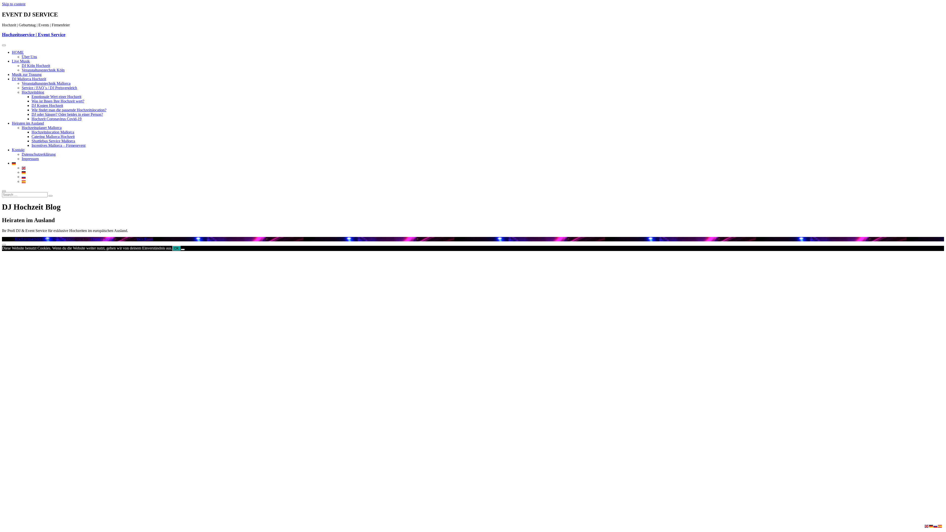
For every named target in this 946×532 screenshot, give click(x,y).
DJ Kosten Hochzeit (47, 105)
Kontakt (18, 150)
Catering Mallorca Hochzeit (53, 136)
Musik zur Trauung (27, 74)
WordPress (144, 239)
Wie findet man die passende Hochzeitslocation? (69, 110)
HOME (18, 52)
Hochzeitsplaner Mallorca (42, 128)
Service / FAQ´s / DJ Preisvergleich (49, 88)
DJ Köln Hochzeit (36, 66)
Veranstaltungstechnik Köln (43, 70)
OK (176, 248)
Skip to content (13, 4)
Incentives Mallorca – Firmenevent (58, 145)
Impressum (30, 159)
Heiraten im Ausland (28, 123)
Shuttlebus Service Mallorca (53, 141)
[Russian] (24, 177)
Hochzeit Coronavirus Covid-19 (57, 119)
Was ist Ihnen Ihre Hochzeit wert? (58, 101)
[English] (24, 168)
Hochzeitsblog (33, 92)
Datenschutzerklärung (39, 154)
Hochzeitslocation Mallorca (53, 132)
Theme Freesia (101, 239)
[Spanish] (24, 181)
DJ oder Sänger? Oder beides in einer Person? (67, 114)
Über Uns (29, 57)
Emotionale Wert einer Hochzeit (56, 97)
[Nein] (183, 249)
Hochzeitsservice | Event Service (33, 34)
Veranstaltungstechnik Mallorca (46, 83)
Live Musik (21, 61)
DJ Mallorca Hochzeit (29, 79)
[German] (14, 163)
